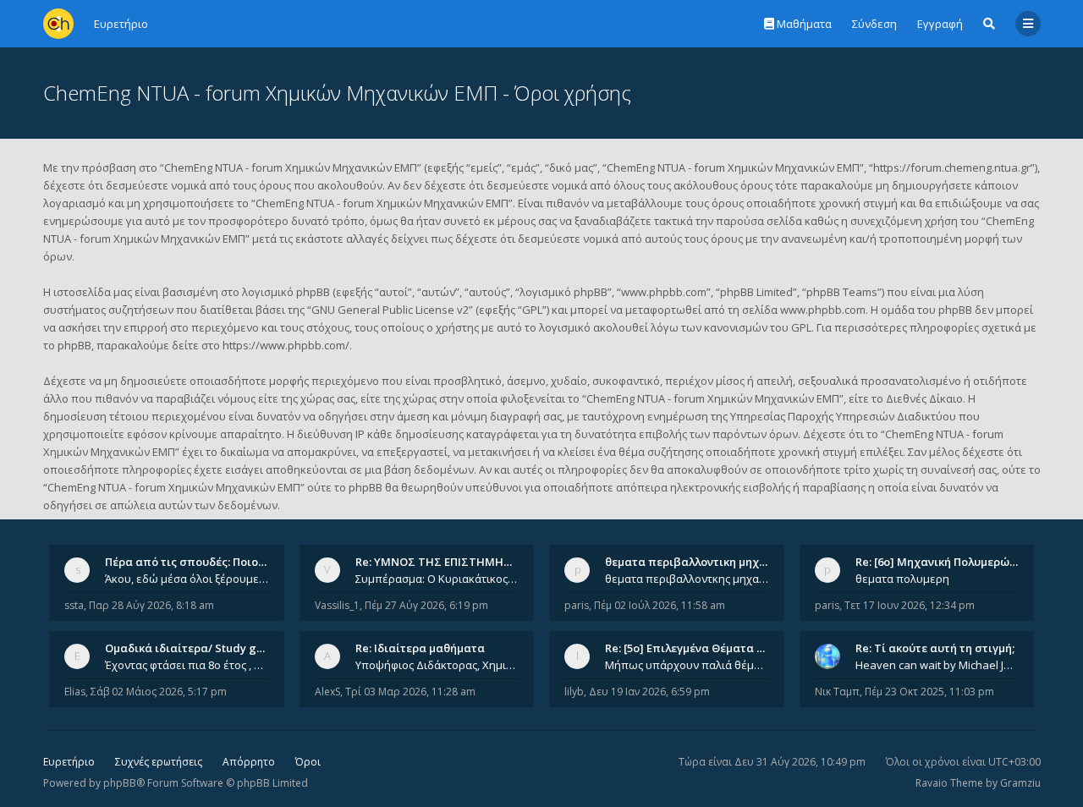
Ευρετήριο (69, 762)
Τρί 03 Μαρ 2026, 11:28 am (410, 691)
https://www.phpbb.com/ (286, 345)
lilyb (574, 691)
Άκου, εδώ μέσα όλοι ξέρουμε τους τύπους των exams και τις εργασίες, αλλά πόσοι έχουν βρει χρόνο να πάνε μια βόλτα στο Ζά (187, 578)
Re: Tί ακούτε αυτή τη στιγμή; (934, 648)
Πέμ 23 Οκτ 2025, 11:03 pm (929, 691)
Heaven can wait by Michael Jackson (937, 664)
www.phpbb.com (823, 309)
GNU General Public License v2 (390, 309)
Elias (74, 691)
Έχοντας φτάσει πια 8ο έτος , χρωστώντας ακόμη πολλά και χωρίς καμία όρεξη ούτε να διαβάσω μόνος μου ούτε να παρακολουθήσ (187, 664)
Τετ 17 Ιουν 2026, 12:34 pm (909, 605)
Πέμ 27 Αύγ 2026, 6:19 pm (426, 605)
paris (576, 605)
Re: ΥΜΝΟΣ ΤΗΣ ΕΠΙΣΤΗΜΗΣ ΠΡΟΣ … (455, 561)
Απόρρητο (249, 762)
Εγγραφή (940, 23)
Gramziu (1020, 783)
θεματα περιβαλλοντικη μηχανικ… (698, 561)
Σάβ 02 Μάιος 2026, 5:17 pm (159, 691)
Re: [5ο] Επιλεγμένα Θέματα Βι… (690, 648)
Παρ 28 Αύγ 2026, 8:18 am (151, 605)
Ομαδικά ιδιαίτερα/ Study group (193, 648)
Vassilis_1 (337, 605)
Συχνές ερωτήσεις (158, 762)
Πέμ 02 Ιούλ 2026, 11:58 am (659, 605)
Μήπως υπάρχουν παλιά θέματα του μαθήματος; (687, 664)
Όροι (308, 762)
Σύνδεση (874, 23)
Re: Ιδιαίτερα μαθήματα (420, 648)
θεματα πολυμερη (902, 578)
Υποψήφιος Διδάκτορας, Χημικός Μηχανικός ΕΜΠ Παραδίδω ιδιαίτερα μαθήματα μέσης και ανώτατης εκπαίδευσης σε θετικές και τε (437, 664)
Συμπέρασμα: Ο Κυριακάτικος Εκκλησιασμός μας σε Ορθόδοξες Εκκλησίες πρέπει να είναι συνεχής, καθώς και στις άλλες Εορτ (437, 578)
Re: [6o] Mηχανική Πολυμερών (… (943, 561)
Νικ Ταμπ (837, 691)
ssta (74, 605)
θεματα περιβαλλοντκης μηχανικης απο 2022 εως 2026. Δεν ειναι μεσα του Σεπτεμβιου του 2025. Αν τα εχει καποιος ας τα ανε (687, 578)
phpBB (119, 783)
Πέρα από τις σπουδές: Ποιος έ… (193, 561)
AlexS (327, 691)
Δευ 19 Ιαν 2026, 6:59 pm (649, 691)
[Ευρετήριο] (58, 23)
